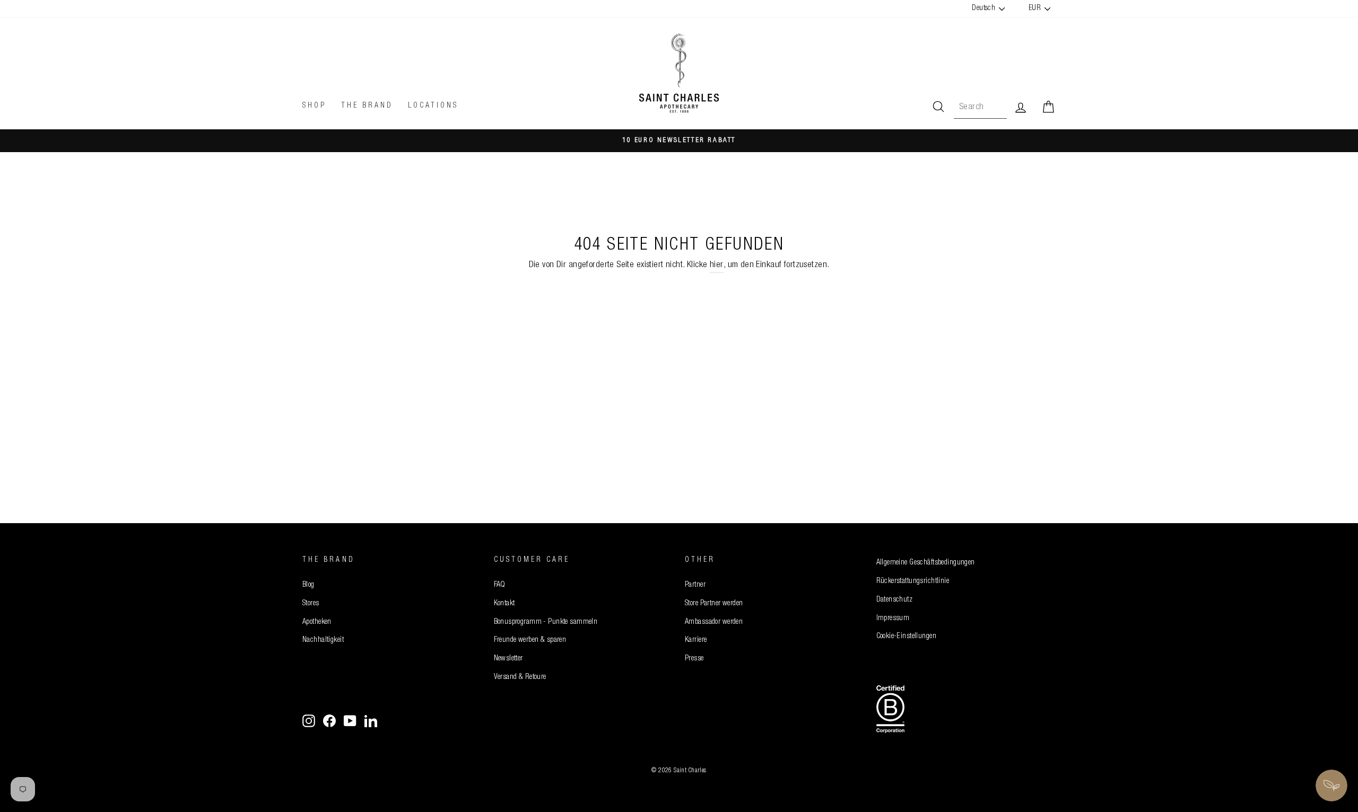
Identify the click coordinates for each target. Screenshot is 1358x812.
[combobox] (980, 107)
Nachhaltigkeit (323, 640)
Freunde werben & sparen (530, 640)
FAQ (500, 585)
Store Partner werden (714, 603)
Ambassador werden (714, 622)
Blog (308, 585)
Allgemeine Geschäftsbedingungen (925, 563)
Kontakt (504, 603)
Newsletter (508, 659)
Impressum (893, 618)
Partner (695, 585)
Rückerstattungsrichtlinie (913, 581)
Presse (694, 659)
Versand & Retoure (520, 677)
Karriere (696, 640)
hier (717, 265)
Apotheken (317, 622)
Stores (310, 603)
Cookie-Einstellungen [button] (906, 636)
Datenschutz (894, 600)
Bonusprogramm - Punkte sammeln (546, 622)
